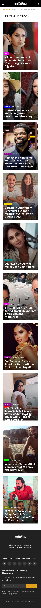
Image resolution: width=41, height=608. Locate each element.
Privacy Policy (6, 594)
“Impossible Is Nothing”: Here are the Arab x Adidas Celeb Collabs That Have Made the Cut (19, 162)
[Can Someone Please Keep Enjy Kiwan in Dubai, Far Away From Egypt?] (20, 346)
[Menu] (3, 3)
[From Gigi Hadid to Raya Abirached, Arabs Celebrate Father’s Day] (20, 96)
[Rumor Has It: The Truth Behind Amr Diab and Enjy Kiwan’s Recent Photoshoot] (20, 296)
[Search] (38, 3)
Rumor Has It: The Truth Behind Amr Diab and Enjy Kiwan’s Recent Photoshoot (20, 313)
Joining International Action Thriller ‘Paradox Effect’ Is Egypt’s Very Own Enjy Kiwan (20, 62)
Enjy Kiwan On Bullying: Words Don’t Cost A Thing (19, 265)
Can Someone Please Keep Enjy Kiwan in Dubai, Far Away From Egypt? (19, 364)
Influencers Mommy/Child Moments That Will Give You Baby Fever (20, 467)
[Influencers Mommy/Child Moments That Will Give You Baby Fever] (20, 449)
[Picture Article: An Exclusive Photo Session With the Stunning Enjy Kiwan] (20, 396)
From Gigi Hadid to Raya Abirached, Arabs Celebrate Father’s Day (19, 113)
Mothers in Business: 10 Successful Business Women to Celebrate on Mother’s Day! (18, 212)
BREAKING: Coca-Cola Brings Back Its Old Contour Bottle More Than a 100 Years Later (19, 516)
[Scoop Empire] (21, 3)
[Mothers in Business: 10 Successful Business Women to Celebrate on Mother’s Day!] (20, 196)
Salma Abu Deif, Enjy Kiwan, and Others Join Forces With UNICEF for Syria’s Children (18, 416)
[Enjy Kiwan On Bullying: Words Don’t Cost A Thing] (20, 246)
